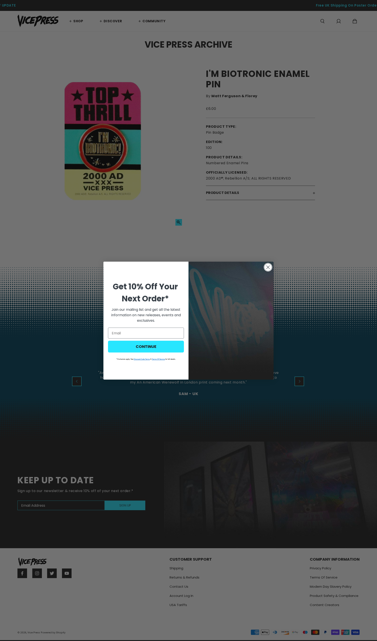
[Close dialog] (268, 267)
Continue (146, 346)
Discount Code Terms (142, 359)
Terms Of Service (158, 359)
